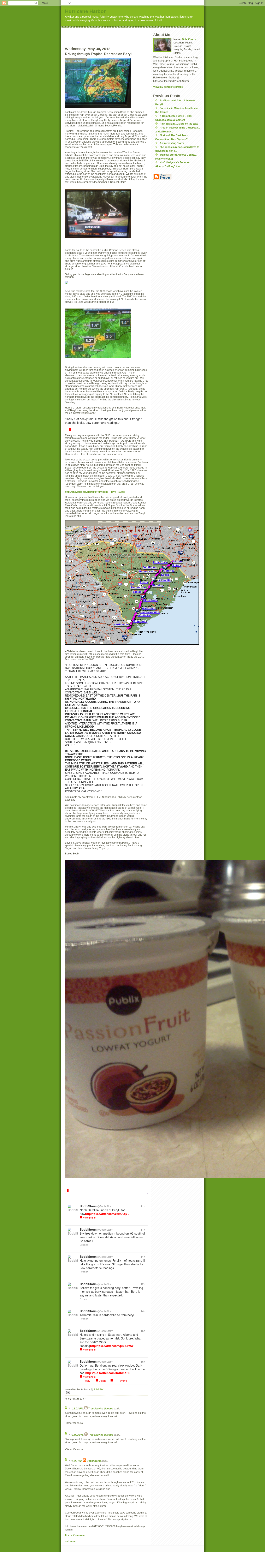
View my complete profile (168, 86)
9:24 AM (98, 1389)
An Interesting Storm (172, 143)
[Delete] (68, 1190)
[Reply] (70, 429)
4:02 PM (77, 1461)
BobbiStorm (94, 1461)
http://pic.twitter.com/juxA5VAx (112, 1346)
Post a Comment (75, 1535)
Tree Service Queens (100, 1408)
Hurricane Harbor (85, 11)
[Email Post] (106, 1392)
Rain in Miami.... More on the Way (179, 123)
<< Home (70, 1541)
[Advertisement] (114, 34)
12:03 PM (77, 1408)
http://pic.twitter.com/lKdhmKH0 (107, 1373)
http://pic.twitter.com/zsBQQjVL (107, 1214)
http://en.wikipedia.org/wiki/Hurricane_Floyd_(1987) (95, 491)
